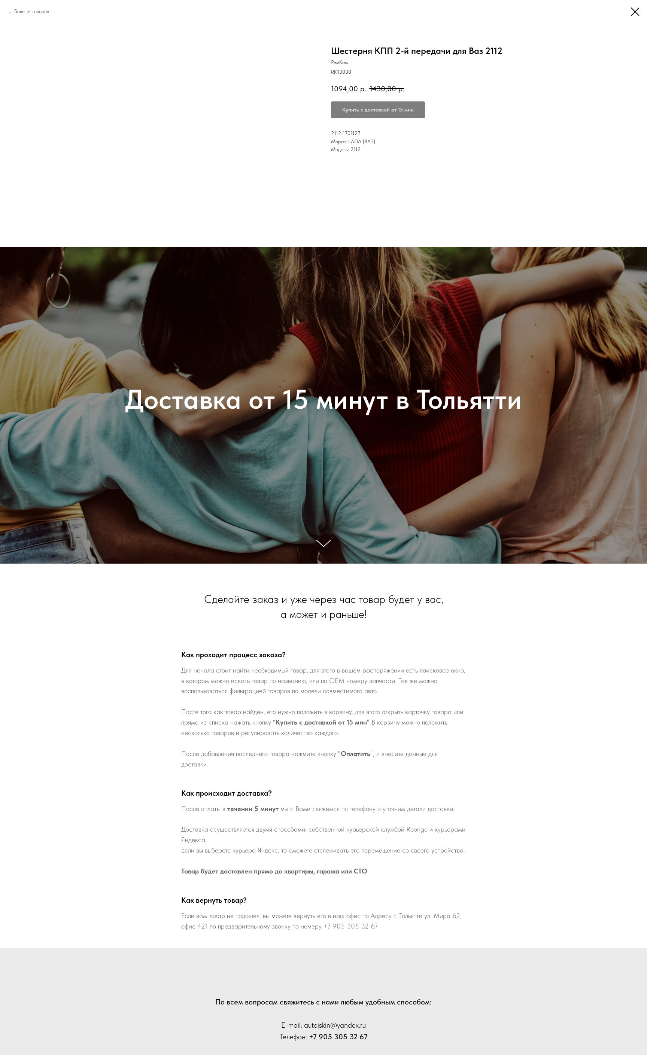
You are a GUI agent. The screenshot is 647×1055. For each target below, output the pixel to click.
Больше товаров (31, 11)
